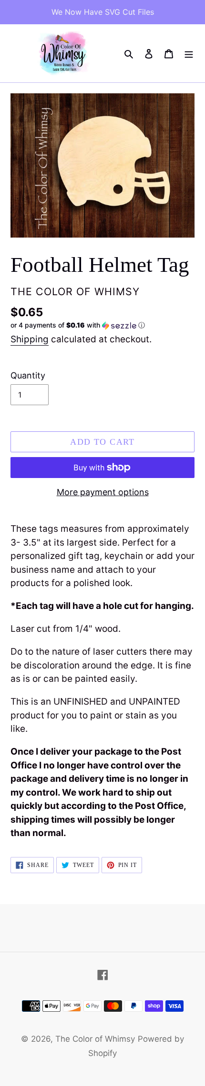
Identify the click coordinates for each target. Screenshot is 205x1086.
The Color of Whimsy (95, 1039)
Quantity (27, 375)
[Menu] (189, 53)
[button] (77, 325)
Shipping (29, 339)
